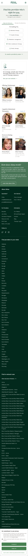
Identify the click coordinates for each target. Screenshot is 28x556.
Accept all (14, 544)
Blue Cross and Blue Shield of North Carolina (13, 438)
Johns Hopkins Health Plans (9, 465)
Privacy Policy (14, 537)
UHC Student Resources (8, 519)
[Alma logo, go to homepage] (14, 2)
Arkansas (4, 251)
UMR (3, 521)
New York (4, 320)
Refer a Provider (6, 223)
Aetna (3, 382)
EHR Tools (4, 221)
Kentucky (4, 283)
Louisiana (4, 285)
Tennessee (4, 344)
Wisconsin (4, 364)
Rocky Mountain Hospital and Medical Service (13, 502)
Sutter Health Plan (6, 509)
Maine (3, 288)
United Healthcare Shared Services (10, 524)
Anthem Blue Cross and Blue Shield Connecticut (14, 401)
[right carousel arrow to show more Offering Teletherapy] (25, 93)
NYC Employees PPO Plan (8, 485)
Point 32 (4, 497)
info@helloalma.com (6, 199)
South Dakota (5, 342)
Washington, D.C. (6, 359)
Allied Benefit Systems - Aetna (9, 389)
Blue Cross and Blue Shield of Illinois (11, 436)
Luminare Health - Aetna (8, 470)
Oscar (3, 492)
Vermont (4, 351)
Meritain (4, 482)
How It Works (17, 199)
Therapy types (18, 221)
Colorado (4, 256)
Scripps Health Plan (6, 504)
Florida (3, 263)
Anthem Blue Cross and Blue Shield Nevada (12, 413)
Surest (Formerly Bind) (7, 507)
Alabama (4, 244)
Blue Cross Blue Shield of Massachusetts (12, 431)
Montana (4, 305)
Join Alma (4, 214)
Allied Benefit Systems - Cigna (9, 392)
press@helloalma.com (7, 202)
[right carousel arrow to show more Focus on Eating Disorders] (25, 144)
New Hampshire (6, 312)
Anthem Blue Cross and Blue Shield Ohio (12, 419)
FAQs (3, 197)
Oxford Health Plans (7, 494)
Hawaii (3, 268)
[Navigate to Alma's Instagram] (8, 232)
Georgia (3, 266)
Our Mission (17, 211)
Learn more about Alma (9, 183)
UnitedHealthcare (6, 526)
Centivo (4, 445)
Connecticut (5, 258)
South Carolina (5, 339)
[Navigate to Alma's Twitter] (2, 232)
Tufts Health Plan (6, 516)
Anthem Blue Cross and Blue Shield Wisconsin (13, 424)
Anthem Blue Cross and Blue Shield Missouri (13, 410)
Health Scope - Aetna (7, 463)
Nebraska (4, 307)
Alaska (3, 246)
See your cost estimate (9, 78)
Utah (3, 349)
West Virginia (5, 361)
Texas (3, 346)
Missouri (4, 302)
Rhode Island (5, 337)
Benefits (4, 211)
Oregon (3, 332)
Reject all (14, 548)
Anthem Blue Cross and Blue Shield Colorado (13, 398)
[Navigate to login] (25, 3)
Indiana (3, 276)
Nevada (3, 310)
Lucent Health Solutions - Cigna (9, 468)
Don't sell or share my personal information (13, 552)
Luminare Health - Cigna (8, 472)
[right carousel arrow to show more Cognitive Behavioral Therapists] (25, 118)
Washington (4, 356)
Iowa (3, 278)
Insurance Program (6, 216)
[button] (14, 30)
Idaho (3, 271)
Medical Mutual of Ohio (7, 480)
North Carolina (5, 322)
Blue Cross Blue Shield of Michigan (10, 433)
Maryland (4, 290)
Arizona (3, 249)
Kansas (3, 280)
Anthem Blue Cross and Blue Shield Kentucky (13, 406)
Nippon (3, 487)
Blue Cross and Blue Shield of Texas (11, 441)
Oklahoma (4, 329)
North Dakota (5, 324)
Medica (3, 477)
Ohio (3, 327)
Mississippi (4, 300)
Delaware (4, 261)
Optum (3, 490)
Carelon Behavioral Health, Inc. (9, 443)
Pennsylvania (5, 334)
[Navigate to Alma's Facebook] (5, 232)
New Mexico (5, 317)
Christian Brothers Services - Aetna (11, 448)
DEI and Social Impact (19, 214)
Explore (21, 85)
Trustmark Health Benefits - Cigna (10, 512)
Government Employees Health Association (13, 458)
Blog (15, 219)
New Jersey (5, 315)
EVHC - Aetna (5, 453)
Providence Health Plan (7, 499)
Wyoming (4, 366)
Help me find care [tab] (7, 23)
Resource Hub (5, 219)
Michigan (4, 295)
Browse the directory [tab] (20, 23)
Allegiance (4, 387)
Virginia (3, 354)
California (4, 254)
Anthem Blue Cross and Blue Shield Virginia (12, 422)
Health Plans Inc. (6, 460)
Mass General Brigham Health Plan (10, 475)
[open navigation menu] (2, 3)
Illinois (3, 273)
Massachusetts (5, 293)
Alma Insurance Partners (8, 378)
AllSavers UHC (5, 384)
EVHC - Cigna (5, 455)
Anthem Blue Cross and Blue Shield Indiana (12, 403)
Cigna (3, 450)
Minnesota (4, 298)
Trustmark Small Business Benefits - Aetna (12, 514)
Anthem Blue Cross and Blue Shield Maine (12, 408)
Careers (16, 216)
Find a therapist (18, 197)
